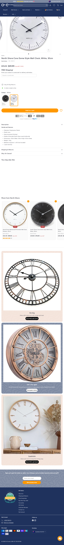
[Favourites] (54, 5)
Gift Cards (21, 505)
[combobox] (30, 5)
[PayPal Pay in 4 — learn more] (35, 119)
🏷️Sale (58, 10)
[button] (60, 538)
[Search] (46, 5)
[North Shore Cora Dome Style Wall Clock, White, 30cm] (12, 178)
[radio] (5, 100)
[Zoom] (48, 49)
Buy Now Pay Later (23, 500)
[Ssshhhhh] (32, 425)
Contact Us (21, 509)
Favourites (21, 503)
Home (2, 55)
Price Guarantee (23, 498)
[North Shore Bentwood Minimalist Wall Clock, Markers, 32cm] (15, 220)
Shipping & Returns (23, 496)
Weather (37, 10)
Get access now (32, 482)
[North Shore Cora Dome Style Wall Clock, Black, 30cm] (42, 219)
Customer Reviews (23, 507)
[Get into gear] (32, 353)
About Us (21, 493)
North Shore (15, 198)
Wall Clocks (14, 10)
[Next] (60, 54)
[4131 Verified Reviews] (10, 503)
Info (13, 14)
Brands (5, 14)
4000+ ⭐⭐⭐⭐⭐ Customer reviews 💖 (23, 1)
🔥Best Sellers (49, 10)
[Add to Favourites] (61, 110)
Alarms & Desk (26, 10)
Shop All (5, 10)
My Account (22, 512)
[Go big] (32, 281)
